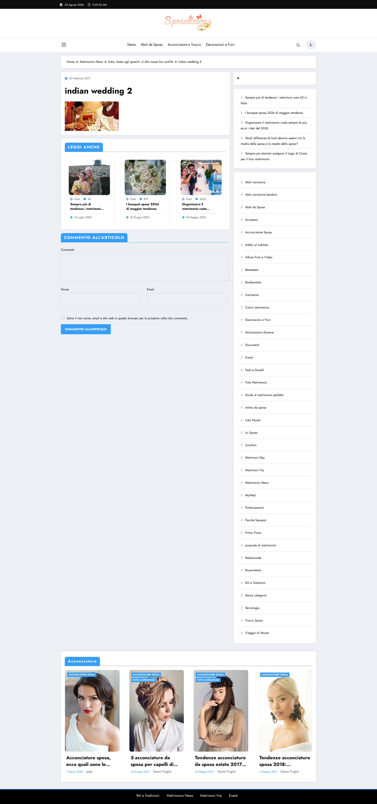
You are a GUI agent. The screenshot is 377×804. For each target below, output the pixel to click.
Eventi (249, 357)
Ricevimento (253, 570)
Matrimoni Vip (254, 470)
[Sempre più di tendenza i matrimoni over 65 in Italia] (89, 177)
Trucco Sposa (254, 620)
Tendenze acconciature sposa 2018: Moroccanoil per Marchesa (220, 760)
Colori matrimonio (257, 307)
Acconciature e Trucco (184, 44)
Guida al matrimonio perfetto (264, 395)
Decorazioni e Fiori (220, 44)
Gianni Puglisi (98, 771)
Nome (65, 289)
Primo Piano (253, 532)
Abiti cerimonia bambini (261, 194)
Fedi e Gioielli (254, 370)
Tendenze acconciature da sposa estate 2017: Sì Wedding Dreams (155, 760)
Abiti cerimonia (255, 182)
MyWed (250, 495)
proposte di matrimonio (260, 545)
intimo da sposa (255, 407)
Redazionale (253, 558)
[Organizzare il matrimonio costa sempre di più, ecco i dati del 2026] (201, 177)
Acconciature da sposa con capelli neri (284, 760)
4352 (203, 199)
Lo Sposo (251, 432)
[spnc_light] (311, 45)
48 (89, 199)
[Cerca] (298, 45)
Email (150, 289)
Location (250, 445)
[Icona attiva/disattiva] (64, 45)
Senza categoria (255, 595)
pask (77, 199)
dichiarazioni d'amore (259, 332)
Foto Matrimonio (256, 382)
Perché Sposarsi (255, 520)
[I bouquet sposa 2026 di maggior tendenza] (145, 177)
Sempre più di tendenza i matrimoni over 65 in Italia (85, 206)
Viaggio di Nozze (257, 633)
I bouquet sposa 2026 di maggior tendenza (142, 206)
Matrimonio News (256, 482)
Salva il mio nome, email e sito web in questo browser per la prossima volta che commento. (127, 318)
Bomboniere (253, 282)
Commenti (67, 249)
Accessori (251, 219)
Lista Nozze (252, 420)
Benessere (251, 269)
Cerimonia (252, 295)
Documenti (252, 345)
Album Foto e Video (258, 257)
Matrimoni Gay (255, 457)
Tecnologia (252, 608)
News (131, 44)
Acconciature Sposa (258, 232)
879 (146, 199)
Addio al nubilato (256, 245)
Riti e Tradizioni (255, 582)
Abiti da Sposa (152, 44)
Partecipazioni (254, 507)
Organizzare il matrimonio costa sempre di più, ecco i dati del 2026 (197, 206)
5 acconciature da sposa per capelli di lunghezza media (87, 760)
